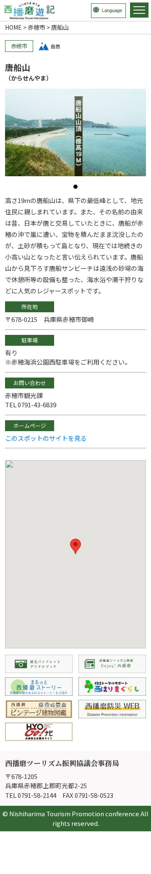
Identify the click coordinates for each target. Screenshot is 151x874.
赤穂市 (36, 27)
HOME (13, 27)
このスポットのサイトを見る (46, 438)
